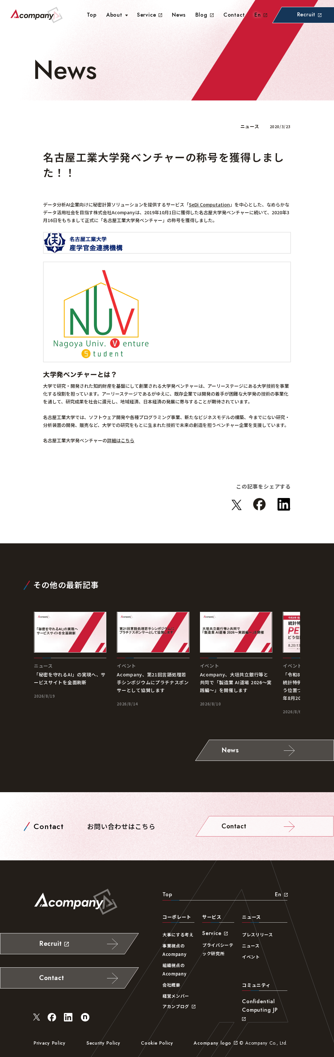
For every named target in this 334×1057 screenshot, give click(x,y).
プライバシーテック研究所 (218, 949)
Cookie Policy (157, 1043)
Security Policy (103, 1043)
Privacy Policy (50, 1043)
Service (146, 15)
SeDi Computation (209, 204)
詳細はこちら (120, 440)
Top (167, 894)
